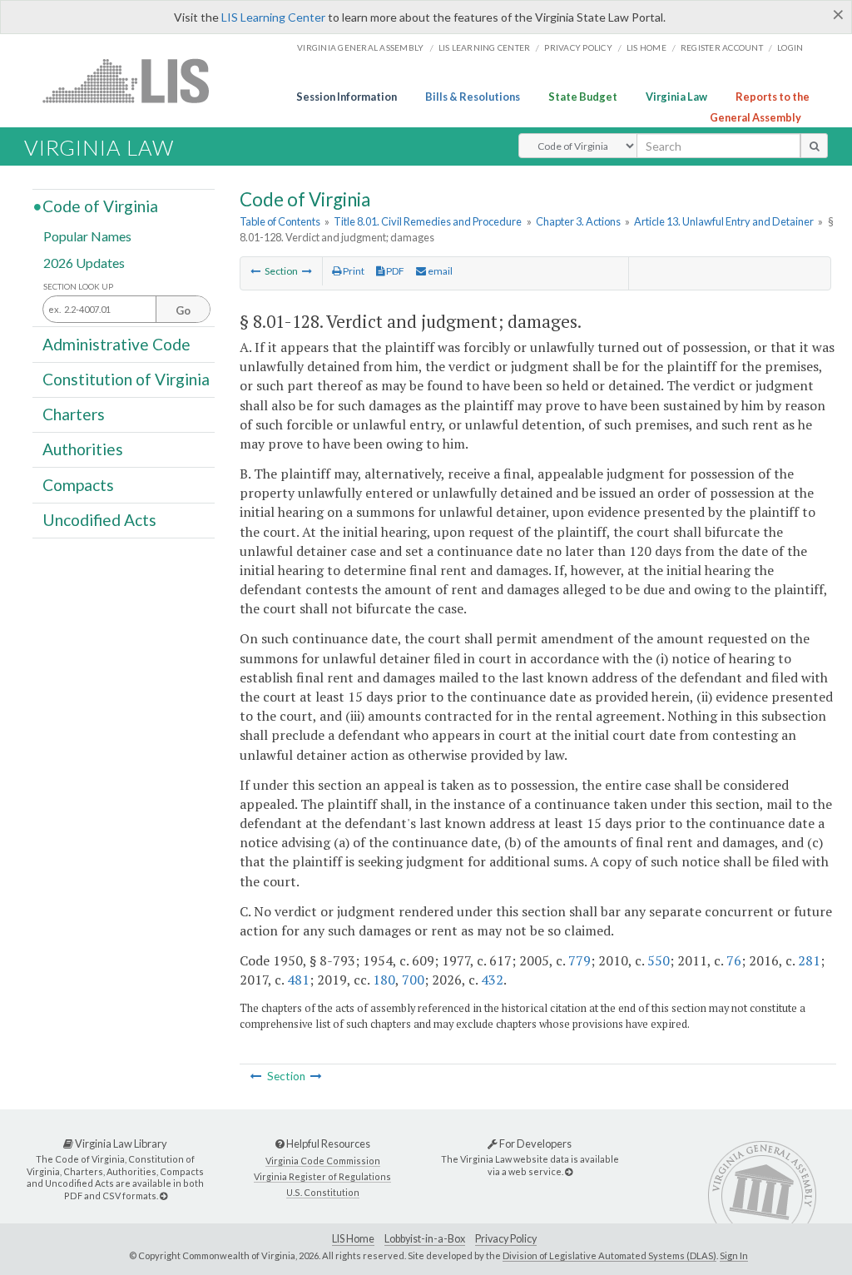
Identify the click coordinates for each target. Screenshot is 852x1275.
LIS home (646, 47)
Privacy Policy (578, 47)
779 (579, 960)
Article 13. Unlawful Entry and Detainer (724, 221)
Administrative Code (116, 343)
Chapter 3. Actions (578, 221)
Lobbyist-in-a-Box (424, 1239)
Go (183, 310)
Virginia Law (676, 96)
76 (733, 960)
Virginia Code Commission (322, 1160)
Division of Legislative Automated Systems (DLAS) (609, 1255)
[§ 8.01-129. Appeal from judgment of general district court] (307, 271)
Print (352, 271)
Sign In (734, 1255)
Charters (73, 414)
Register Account (722, 47)
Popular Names (87, 236)
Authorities (82, 449)
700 (413, 979)
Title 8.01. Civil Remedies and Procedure (428, 221)
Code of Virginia (100, 206)
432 (492, 979)
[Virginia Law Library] (163, 1195)
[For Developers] (568, 1171)
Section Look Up (78, 286)
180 (384, 979)
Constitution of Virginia (126, 379)
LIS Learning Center (273, 17)
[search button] (814, 145)
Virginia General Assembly (360, 47)
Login (790, 47)
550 (658, 960)
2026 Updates (84, 262)
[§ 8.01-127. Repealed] (255, 271)
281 (809, 960)
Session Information (346, 96)
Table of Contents (280, 221)
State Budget (582, 96)
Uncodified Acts (99, 519)
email (439, 271)
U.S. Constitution (322, 1192)
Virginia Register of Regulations (322, 1176)
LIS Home (353, 1239)
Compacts (78, 484)
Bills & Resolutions (472, 96)
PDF (394, 271)
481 (298, 979)
